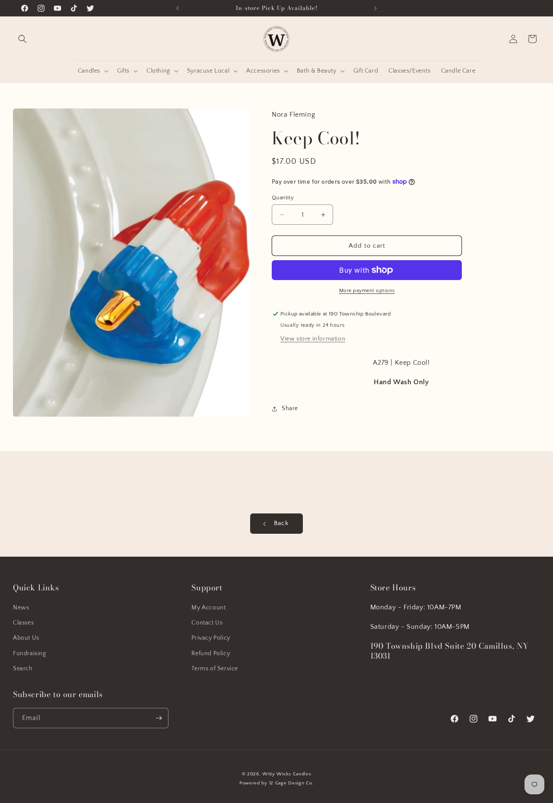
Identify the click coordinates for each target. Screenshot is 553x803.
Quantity (283, 197)
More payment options (367, 290)
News (21, 607)
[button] (22, 38)
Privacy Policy (210, 637)
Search (23, 668)
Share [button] (290, 408)
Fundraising (29, 653)
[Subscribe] (158, 718)
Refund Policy (210, 653)
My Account (208, 607)
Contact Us (206, 622)
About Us (26, 637)
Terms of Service (214, 668)
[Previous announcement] (177, 8)
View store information (312, 338)
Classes (23, 622)
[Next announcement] (375, 8)
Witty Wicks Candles (286, 774)
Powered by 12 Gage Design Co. (276, 783)
